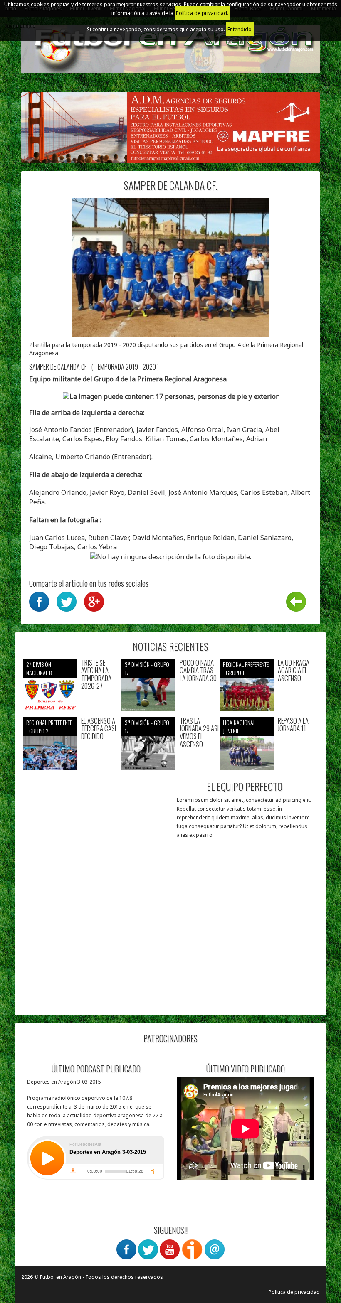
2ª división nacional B (39, 668)
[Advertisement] (96, 955)
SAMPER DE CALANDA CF (58, 367)
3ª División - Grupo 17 (147, 668)
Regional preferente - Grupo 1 (246, 668)
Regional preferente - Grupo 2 (49, 726)
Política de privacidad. (202, 13)
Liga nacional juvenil (239, 726)
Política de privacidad (294, 1292)
